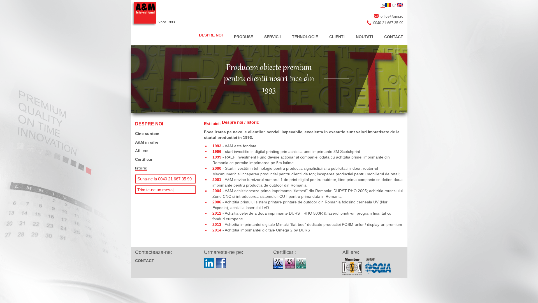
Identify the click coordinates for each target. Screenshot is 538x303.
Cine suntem (147, 133)
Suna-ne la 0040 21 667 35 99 (164, 178)
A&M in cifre (146, 142)
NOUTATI (364, 37)
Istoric (141, 168)
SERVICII (272, 37)
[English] (400, 5)
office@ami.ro (392, 16)
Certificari (144, 159)
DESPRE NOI (211, 35)
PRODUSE (243, 37)
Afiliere (142, 150)
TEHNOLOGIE (305, 37)
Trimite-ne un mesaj (155, 189)
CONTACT (393, 37)
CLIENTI (337, 37)
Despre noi (232, 122)
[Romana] (388, 5)
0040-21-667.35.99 (388, 23)
